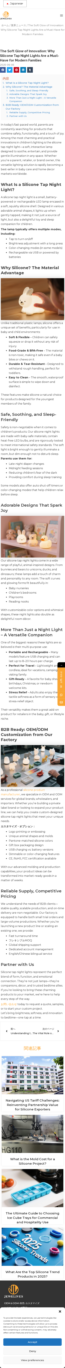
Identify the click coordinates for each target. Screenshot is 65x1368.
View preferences (32, 1360)
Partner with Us (18, 116)
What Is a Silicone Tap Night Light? (27, 82)
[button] (60, 1311)
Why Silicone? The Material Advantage (29, 86)
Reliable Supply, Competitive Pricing (29, 112)
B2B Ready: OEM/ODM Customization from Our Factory (32, 106)
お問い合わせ (9, 1004)
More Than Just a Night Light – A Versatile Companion (32, 99)
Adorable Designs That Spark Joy (28, 94)
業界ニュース (18, 25)
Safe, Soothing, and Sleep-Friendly (28, 90)
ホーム (5, 25)
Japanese (16, 3)
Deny (32, 1351)
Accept (32, 1342)
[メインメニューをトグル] (61, 15)
